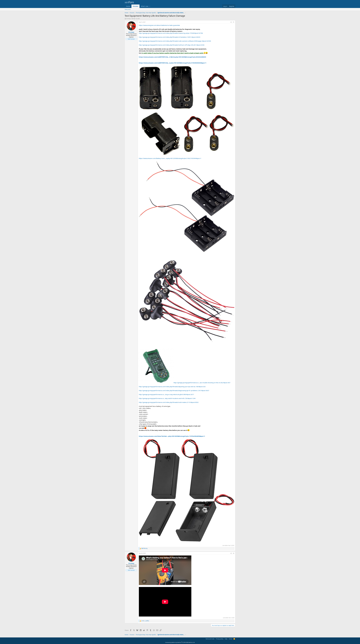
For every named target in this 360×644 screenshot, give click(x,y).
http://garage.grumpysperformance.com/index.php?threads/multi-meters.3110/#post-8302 (169, 402)
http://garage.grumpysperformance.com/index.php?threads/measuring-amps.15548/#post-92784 (171, 33)
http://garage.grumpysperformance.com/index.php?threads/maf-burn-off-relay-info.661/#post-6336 (171, 45)
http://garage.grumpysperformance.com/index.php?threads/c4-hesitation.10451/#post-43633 (169, 37)
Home (128, 6)
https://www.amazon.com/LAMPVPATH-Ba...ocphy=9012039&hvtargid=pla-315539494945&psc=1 (172, 63)
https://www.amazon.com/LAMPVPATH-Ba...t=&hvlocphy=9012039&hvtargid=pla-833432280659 (172, 57)
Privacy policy (219, 639)
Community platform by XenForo (180, 642)
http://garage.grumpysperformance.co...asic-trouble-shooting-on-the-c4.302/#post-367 (202, 383)
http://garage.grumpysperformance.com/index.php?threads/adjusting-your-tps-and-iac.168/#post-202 (172, 386)
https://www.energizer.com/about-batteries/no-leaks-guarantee (159, 25)
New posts (128, 9)
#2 (233, 553)
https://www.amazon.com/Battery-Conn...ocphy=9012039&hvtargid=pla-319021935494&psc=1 (170, 158)
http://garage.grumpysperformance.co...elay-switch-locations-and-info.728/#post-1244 (167, 398)
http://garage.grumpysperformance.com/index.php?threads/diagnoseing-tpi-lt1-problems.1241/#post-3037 (174, 390)
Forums (135, 6)
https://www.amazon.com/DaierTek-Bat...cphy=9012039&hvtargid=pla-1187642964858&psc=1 (172, 436)
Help (226, 639)
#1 (233, 22)
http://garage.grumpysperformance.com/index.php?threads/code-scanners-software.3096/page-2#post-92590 (175, 41)
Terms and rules (210, 639)
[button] (149, 6)
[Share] (231, 22)
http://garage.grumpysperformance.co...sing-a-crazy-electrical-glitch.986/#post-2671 (166, 394)
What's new (144, 6)
